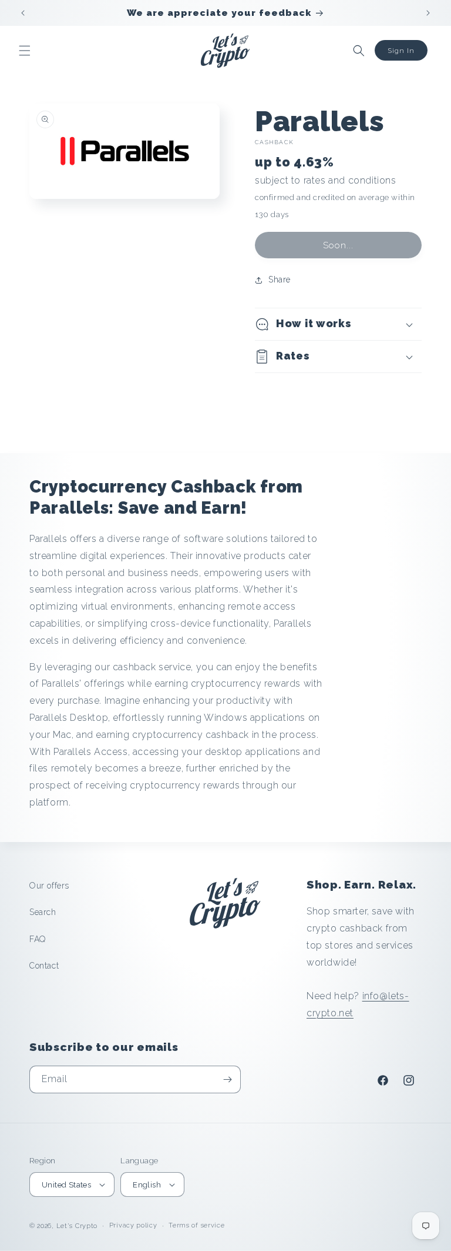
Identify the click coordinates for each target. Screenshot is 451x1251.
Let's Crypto (76, 1226)
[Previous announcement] (23, 13)
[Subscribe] (227, 1079)
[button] (25, 51)
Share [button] (279, 279)
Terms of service (196, 1225)
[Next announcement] (428, 13)
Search (42, 912)
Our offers (49, 885)
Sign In (401, 50)
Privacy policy (133, 1225)
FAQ (37, 939)
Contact (44, 965)
